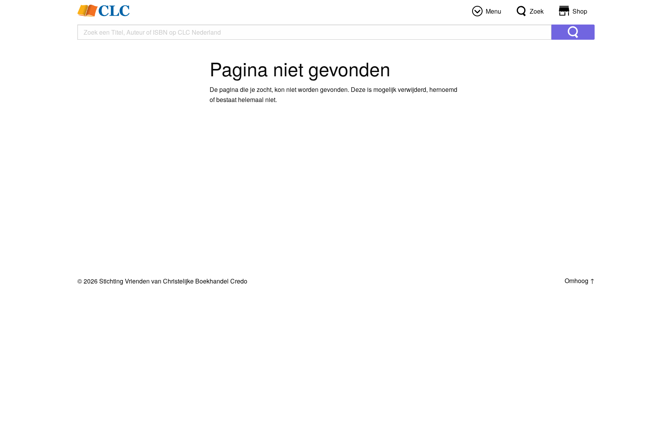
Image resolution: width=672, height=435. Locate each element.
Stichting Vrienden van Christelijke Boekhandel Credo (173, 280)
